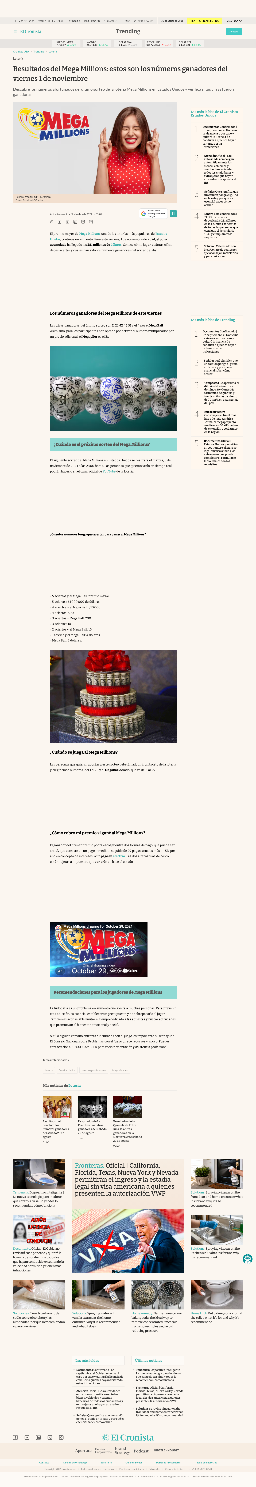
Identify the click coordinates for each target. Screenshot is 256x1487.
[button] (248, 1259)
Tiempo (125, 21)
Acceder (234, 31)
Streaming (110, 21)
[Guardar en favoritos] (173, 213)
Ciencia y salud (143, 21)
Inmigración (92, 21)
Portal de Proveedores (168, 1462)
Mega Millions (120, 1070)
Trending (38, 51)
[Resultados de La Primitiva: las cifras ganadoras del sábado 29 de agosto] (92, 1107)
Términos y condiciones (131, 1469)
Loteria (52, 51)
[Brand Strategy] (122, 1451)
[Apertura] (83, 1451)
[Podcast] (141, 1451)
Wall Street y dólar (50, 21)
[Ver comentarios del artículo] (91, 222)
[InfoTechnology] (166, 1451)
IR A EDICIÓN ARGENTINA (205, 21)
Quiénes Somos (134, 1462)
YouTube (109, 471)
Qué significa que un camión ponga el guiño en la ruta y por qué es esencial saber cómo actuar (221, 198)
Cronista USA (21, 51)
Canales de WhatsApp (75, 1462)
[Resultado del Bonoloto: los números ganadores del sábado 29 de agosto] (57, 1107)
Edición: (232, 21)
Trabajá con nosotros (205, 1462)
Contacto (44, 1462)
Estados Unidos (67, 1070)
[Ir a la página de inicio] (128, 1437)
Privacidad (154, 1469)
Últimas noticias (24, 21)
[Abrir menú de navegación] (15, 31)
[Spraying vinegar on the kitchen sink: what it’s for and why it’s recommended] (217, 1230)
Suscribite (106, 1462)
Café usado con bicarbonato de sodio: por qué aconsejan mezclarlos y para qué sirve (221, 251)
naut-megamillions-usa (94, 1070)
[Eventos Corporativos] (103, 1451)
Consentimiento (174, 1469)
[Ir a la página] (31, 31)
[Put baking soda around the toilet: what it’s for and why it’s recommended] (217, 1295)
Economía (74, 21)
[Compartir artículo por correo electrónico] (83, 222)
